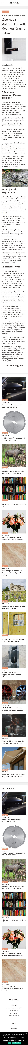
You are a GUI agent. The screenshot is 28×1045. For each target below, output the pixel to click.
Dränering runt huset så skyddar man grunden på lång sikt (13, 640)
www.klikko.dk (15, 1015)
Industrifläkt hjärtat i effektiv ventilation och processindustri (12, 709)
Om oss (14, 1031)
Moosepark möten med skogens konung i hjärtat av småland (13, 472)
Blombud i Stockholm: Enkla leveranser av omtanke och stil (12, 539)
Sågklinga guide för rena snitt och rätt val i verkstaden (13, 439)
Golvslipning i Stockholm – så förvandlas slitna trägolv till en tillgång (12, 573)
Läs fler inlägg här (14, 365)
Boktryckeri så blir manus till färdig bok (14, 505)
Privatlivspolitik (16, 1042)
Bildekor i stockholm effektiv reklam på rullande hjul (11, 406)
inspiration (5, 12)
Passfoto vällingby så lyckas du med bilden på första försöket (13, 742)
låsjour (4, 213)
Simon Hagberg (20, 15)
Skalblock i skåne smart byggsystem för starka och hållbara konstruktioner (11, 674)
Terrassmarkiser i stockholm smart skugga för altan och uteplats (14, 775)
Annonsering (14, 1028)
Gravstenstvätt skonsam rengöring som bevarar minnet (14, 607)
